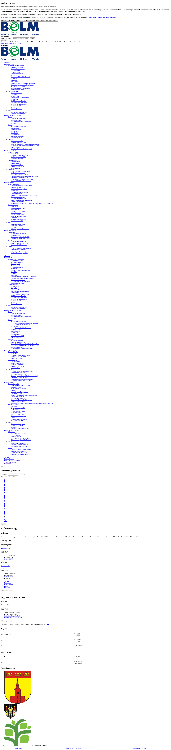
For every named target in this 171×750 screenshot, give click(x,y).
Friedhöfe (14, 78)
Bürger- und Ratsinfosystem (19, 112)
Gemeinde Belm (5, 605)
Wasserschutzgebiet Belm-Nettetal (21, 238)
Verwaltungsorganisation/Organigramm (22, 85)
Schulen (13, 123)
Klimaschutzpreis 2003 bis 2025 (20, 237)
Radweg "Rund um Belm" (18, 157)
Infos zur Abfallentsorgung (18, 216)
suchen (3, 524)
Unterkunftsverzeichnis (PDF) (19, 174)
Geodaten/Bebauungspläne (19, 189)
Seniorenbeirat (15, 131)
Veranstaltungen (12, 160)
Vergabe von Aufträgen (17, 197)
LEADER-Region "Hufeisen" (19, 177)
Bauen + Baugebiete (13, 184)
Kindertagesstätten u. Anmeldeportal (21, 121)
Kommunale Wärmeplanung (19, 245)
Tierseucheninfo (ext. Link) (19, 251)
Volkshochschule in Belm (18, 118)
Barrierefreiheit (8, 584)
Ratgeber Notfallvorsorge (18, 142)
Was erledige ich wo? (17, 73)
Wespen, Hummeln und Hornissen (21, 248)
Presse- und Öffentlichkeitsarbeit (20, 77)
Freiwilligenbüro (16, 129)
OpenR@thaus (15, 72)
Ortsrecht (14, 75)
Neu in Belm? (15, 96)
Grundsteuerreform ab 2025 (19, 219)
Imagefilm (14, 94)
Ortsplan (13, 107)
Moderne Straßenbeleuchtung (19, 243)
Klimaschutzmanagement (18, 233)
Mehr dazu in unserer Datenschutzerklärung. (102, 17)
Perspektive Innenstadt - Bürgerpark (21, 200)
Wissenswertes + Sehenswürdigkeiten (22, 171)
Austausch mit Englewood (22, 294)
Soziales (10, 125)
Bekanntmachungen (17, 67)
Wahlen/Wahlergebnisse (18, 113)
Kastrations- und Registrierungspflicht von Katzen (25, 145)
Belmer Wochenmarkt (17, 166)
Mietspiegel (14, 206)
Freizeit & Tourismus (10, 150)
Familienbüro (15, 128)
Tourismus (11, 169)
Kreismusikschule (16, 120)
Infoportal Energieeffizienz (18, 241)
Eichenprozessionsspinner (18, 249)
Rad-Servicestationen (17, 158)
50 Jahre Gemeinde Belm (18, 101)
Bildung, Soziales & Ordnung (12, 115)
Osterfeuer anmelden (17, 141)
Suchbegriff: (4, 474)
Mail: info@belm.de (12, 616)
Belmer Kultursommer (17, 163)
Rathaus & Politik (9, 64)
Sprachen (3, 40)
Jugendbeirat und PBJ (17, 136)
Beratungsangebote (16, 137)
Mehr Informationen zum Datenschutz (11, 43)
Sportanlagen (15, 209)
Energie (10, 240)
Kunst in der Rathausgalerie (19, 104)
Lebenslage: (4, 476)
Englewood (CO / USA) (139, 748)
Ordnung (10, 139)
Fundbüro (14, 80)
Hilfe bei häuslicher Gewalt (22, 324)
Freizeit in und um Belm (18, 173)
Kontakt (6, 586)
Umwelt (10, 246)
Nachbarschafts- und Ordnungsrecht (21, 149)
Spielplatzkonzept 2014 (18, 208)
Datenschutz (7, 583)
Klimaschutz (11, 232)
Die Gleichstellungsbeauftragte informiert (26, 323)
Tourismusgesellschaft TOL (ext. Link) (22, 179)
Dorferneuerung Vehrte (17, 214)
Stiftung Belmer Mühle (17, 89)
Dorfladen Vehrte (16, 213)
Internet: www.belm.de (13, 617)
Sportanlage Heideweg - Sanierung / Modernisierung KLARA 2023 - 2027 (32, 203)
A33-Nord (14, 227)
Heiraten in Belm (16, 105)
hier (47, 624)
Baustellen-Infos (16, 187)
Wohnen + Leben (13, 205)
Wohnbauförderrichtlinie (18, 201)
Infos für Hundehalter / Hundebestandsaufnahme (25, 144)
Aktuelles (7, 62)
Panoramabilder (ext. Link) (19, 102)
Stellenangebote (15, 70)
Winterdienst (14, 217)
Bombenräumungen (17, 147)
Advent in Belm (15, 168)
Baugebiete (14, 190)
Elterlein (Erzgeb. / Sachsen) (73, 748)
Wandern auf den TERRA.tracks (20, 155)
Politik (9, 110)
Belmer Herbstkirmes (17, 165)
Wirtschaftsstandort (16, 193)
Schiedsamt (14, 81)
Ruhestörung (7, 463)
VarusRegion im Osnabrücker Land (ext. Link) (24, 176)
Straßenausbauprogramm (18, 224)
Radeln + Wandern (13, 152)
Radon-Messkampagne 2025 (19, 253)
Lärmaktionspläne (16, 235)
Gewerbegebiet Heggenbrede (19, 192)
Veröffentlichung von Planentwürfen (21, 185)
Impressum (7, 587)
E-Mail (8, 559)
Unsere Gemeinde (13, 91)
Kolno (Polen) (19, 748)
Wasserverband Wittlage (18, 211)
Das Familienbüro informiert (23, 328)
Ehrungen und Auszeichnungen (20, 97)
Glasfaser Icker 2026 (17, 221)
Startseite (6, 457)
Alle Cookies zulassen (51, 20)
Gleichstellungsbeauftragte (18, 126)
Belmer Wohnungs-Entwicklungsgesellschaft (24, 195)
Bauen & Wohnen (9, 182)
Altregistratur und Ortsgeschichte (20, 88)
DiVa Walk (14, 153)
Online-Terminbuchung (18, 69)
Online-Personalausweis (18, 86)
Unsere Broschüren (16, 109)
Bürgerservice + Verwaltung (16, 65)
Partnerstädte (15, 99)
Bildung (10, 117)
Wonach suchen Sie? (6, 38)
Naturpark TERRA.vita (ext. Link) (21, 181)
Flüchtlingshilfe (15, 134)
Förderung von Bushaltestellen (20, 229)
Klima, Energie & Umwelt (11, 230)
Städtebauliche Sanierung (18, 198)
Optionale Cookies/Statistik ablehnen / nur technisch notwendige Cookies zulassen (22, 20)
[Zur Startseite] (20, 35)
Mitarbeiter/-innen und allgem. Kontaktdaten (23, 83)
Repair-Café (14, 133)
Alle (5, 521)
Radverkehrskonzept (17, 225)
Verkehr (10, 222)
